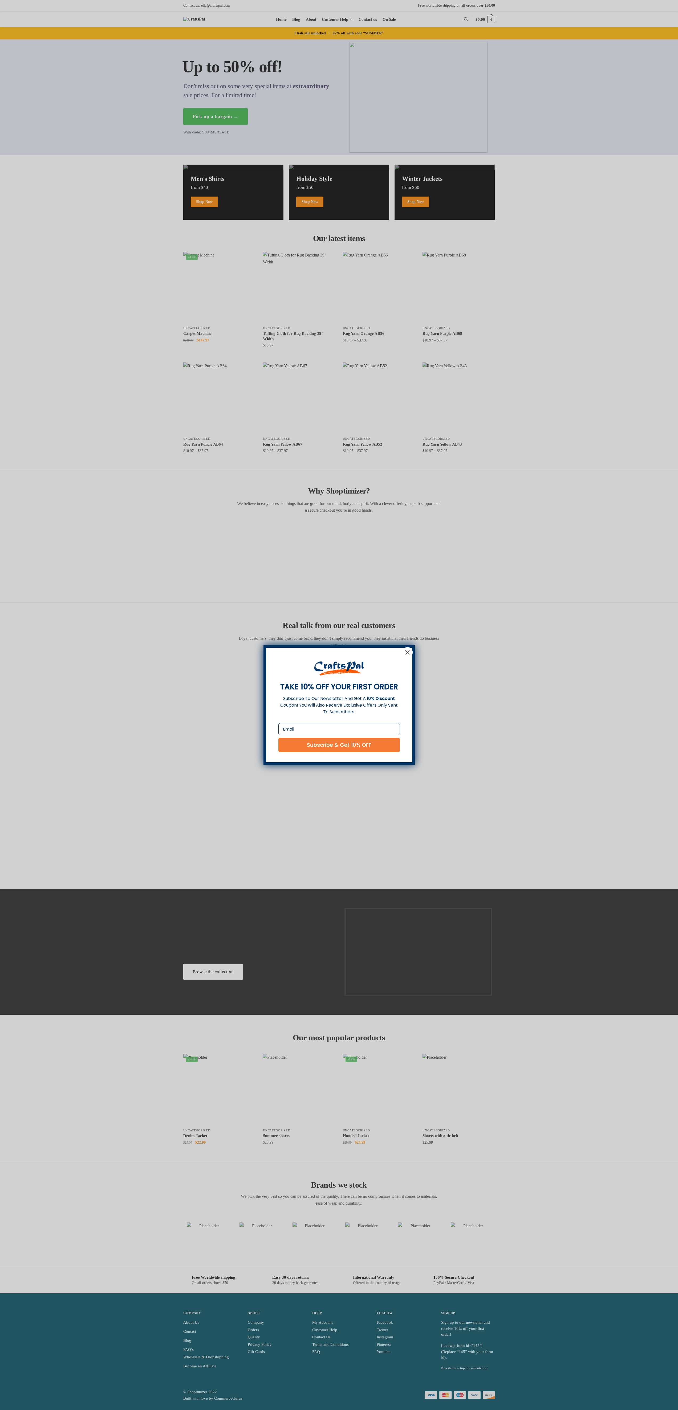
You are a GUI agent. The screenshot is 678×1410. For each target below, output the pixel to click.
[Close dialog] (407, 652)
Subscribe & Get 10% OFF (339, 745)
